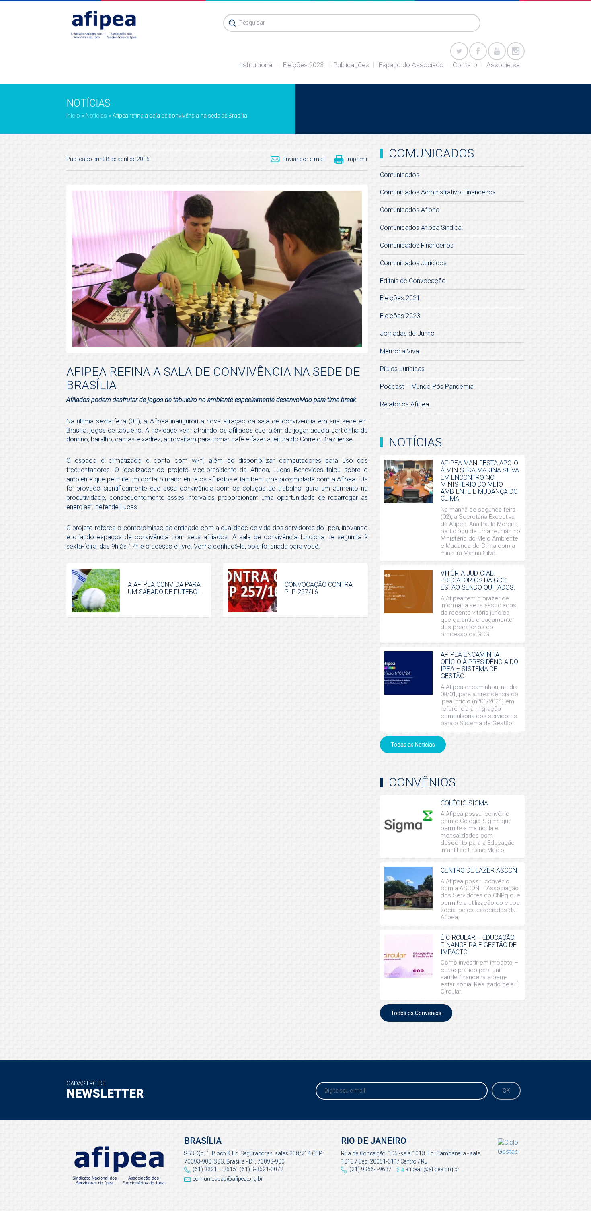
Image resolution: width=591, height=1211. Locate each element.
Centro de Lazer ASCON (479, 870)
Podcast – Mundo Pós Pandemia (427, 386)
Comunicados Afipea (409, 210)
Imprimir (357, 159)
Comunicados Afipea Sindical (421, 227)
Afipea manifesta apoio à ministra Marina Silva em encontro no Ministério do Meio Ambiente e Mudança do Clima (480, 480)
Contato (465, 65)
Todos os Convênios (416, 1013)
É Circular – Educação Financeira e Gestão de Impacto (479, 944)
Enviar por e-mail (304, 159)
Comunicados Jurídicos (413, 263)
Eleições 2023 (303, 65)
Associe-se (503, 65)
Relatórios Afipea (404, 404)
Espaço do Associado (410, 65)
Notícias (96, 115)
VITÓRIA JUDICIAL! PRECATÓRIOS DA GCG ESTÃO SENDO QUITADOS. (478, 580)
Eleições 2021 (400, 298)
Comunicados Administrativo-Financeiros (438, 192)
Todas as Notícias (413, 744)
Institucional (255, 65)
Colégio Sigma (464, 803)
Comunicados (399, 175)
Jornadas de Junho (407, 333)
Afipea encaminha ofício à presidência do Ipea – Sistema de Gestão (479, 665)
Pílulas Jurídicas (402, 369)
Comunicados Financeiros (417, 245)
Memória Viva (399, 351)
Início (73, 115)
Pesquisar (252, 22)
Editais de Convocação (413, 281)
